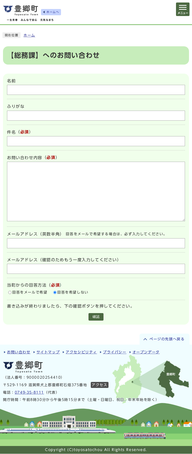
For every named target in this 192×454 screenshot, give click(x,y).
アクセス (99, 385)
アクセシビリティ (81, 352)
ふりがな (15, 107)
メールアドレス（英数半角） (35, 234)
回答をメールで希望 (29, 292)
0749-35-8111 (29, 392)
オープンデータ (146, 352)
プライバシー (114, 352)
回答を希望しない (72, 292)
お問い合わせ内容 (24, 158)
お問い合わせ (18, 352)
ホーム (29, 35)
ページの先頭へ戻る (167, 339)
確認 (96, 317)
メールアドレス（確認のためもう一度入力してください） (64, 260)
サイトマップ (48, 352)
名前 (11, 81)
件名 (11, 132)
